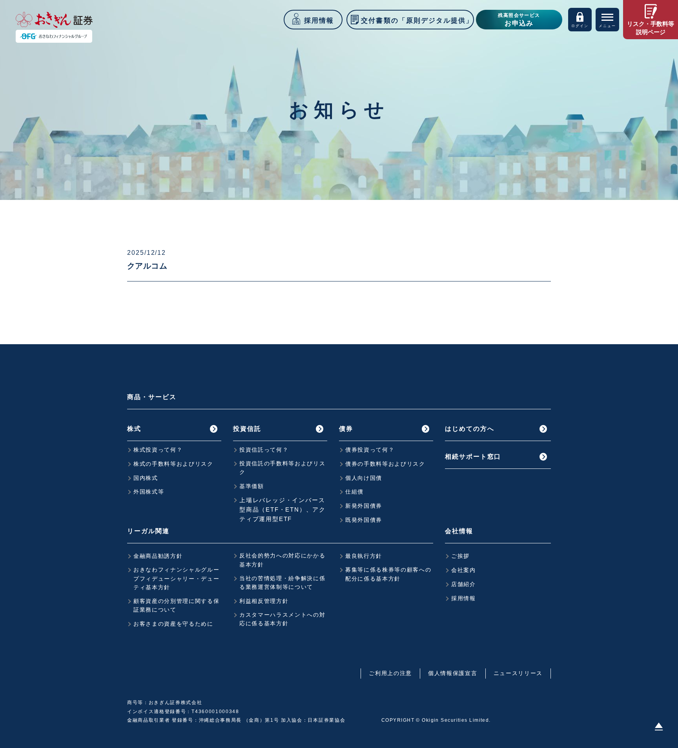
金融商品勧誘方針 (157, 556)
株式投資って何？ (157, 450)
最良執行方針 (363, 556)
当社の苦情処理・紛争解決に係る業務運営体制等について (282, 582)
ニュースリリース (518, 673)
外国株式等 (148, 491)
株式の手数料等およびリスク (173, 464)
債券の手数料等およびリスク (385, 464)
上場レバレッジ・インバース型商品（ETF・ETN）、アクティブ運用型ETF (282, 509)
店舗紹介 (463, 584)
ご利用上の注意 (390, 673)
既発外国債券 (363, 520)
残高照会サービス (519, 20)
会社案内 (463, 570)
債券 (346, 428)
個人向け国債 (363, 478)
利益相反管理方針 (263, 601)
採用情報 (463, 598)
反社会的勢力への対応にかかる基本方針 (282, 559)
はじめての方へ (469, 428)
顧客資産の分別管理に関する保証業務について (176, 605)
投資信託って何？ (263, 450)
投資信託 (247, 428)
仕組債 (354, 491)
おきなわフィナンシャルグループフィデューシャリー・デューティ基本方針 (176, 578)
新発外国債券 (363, 506)
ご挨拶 (460, 556)
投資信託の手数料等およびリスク (282, 467)
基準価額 (251, 486)
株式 (134, 428)
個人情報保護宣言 (452, 673)
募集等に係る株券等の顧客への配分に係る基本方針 (388, 573)
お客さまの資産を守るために (173, 624)
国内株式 (145, 478)
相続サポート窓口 (473, 456)
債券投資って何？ (369, 450)
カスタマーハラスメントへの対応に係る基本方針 (282, 619)
